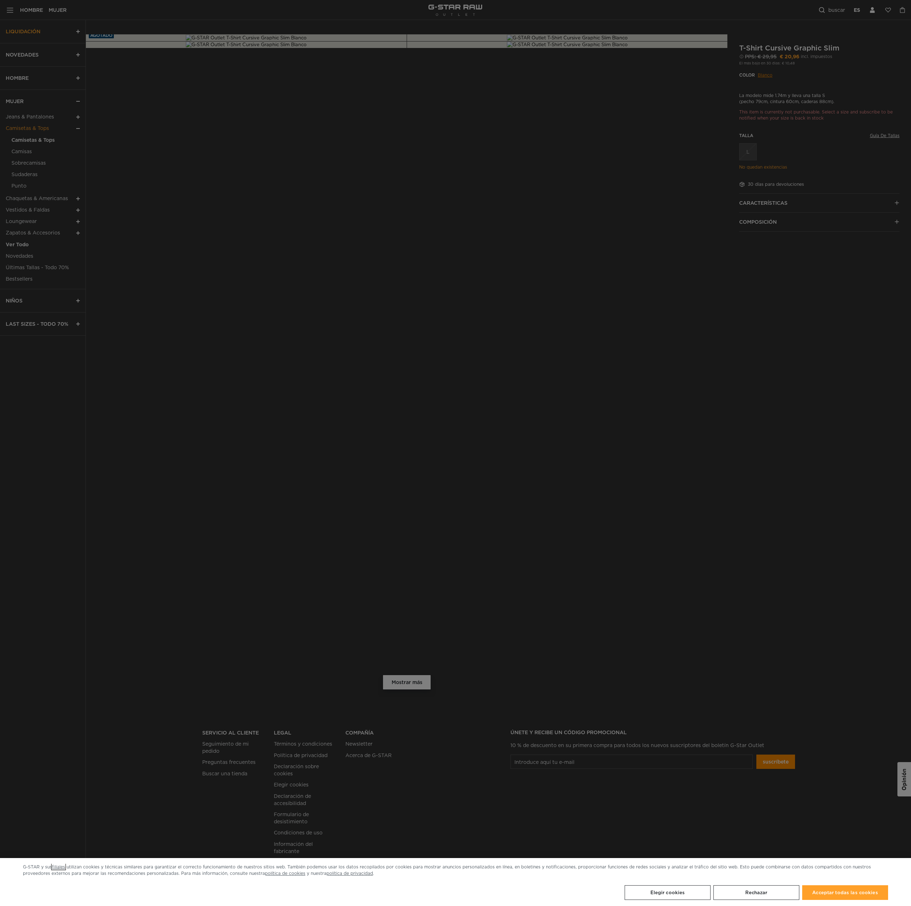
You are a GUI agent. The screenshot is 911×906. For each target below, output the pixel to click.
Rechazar (756, 892)
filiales (58, 866)
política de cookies (285, 873)
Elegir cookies (667, 892)
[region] (455, 882)
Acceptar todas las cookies (845, 892)
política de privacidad (349, 873)
